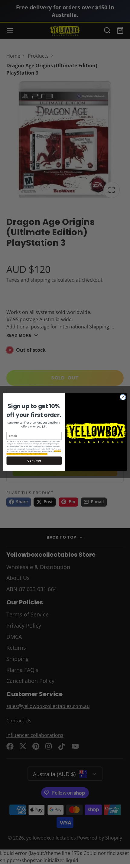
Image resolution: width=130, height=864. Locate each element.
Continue (34, 460)
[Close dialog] (122, 397)
